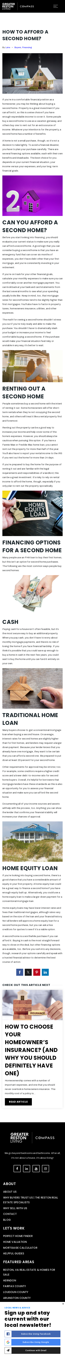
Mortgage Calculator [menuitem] (20, 1248)
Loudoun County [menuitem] (15, 1292)
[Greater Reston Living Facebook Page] (17, 1168)
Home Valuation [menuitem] (15, 1242)
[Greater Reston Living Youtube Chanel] (36, 1168)
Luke (8, 47)
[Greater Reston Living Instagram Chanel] (45, 1168)
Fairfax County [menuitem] (14, 1286)
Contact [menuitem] (10, 1214)
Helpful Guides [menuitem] (13, 1253)
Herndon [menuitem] (9, 1280)
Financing (27, 47)
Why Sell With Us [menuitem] (15, 1208)
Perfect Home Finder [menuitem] (18, 1236)
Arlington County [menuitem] (17, 1298)
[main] (32, 561)
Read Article (18, 1101)
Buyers (18, 47)
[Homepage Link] (18, 6)
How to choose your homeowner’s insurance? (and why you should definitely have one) (31, 1050)
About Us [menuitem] (10, 1192)
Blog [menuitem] (7, 1220)
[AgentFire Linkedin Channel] (26, 1168)
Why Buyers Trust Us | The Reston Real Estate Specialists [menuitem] (30, 1200)
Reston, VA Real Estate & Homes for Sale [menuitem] (29, 1272)
